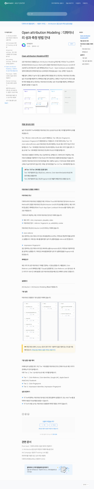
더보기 (6, 103)
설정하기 (82, 55)
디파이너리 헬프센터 (28, 24)
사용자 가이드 (41, 24)
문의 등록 (55, 434)
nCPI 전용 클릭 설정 (11, 100)
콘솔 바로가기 (70, 3)
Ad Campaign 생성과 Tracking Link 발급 (11, 45)
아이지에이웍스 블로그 (57, 3)
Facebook (23, 414)
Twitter (26, 414)
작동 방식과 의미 (84, 41)
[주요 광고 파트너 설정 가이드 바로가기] (43, 350)
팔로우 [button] (71, 43)
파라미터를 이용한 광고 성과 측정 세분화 (11, 96)
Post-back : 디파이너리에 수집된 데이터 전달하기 (11, 76)
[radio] (44, 425)
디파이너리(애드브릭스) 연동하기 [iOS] (33, 459)
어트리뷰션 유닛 (86, 49)
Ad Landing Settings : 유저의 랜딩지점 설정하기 (11, 62)
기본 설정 (84, 58)
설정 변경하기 (85, 64)
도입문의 (78, 3)
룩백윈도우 (85, 52)
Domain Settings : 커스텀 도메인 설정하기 (11, 83)
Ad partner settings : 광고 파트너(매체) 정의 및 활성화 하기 (11, 53)
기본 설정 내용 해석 (87, 61)
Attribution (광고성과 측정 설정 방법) (60, 24)
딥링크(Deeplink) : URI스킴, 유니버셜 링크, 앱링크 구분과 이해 (11, 90)
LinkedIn (28, 414)
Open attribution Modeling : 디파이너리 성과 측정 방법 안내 (11, 69)
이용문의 (85, 3)
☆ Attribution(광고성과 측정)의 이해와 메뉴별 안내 (11, 38)
